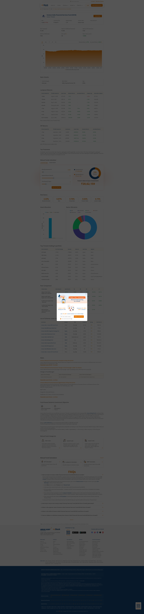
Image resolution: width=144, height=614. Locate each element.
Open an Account (79, 316)
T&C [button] (71, 318)
